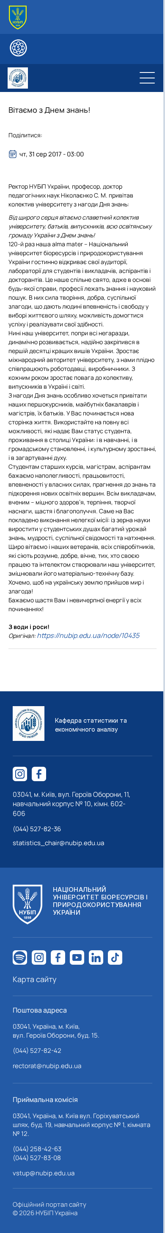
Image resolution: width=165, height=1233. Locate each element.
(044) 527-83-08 (37, 1157)
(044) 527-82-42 (37, 1050)
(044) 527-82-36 (37, 828)
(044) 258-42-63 (37, 1148)
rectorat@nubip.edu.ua (47, 1065)
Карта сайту (35, 979)
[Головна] (17, 17)
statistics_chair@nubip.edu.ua (58, 842)
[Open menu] (147, 78)
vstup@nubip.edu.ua (43, 1173)
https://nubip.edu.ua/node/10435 (88, 635)
